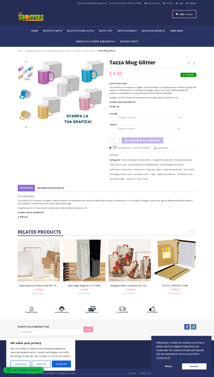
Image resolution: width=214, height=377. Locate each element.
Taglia (113, 124)
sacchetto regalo (117, 179)
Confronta (162, 148)
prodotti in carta (141, 174)
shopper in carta (134, 179)
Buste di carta (52, 30)
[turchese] (26, 94)
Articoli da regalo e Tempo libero (80, 50)
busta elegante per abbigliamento (143, 164)
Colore (113, 113)
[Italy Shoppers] (31, 18)
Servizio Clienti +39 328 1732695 (127, 3)
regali (152, 174)
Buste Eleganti (127, 30)
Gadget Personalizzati (35, 50)
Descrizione (26, 188)
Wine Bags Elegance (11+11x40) (84, 285)
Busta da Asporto (153, 30)
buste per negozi (154, 169)
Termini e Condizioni (149, 373)
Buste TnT (105, 30)
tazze (145, 179)
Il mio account (153, 3)
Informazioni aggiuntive (50, 188)
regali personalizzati (166, 174)
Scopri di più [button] (163, 357)
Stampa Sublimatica (55, 50)
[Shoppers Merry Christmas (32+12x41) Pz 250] (130, 260)
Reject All (41, 363)
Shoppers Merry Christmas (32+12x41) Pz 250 (129, 285)
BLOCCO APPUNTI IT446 (175, 285)
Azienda (132, 373)
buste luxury (139, 169)
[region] (40, 354)
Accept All (61, 363)
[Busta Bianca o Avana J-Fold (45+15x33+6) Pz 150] (39, 260)
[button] (23, 370)
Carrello (169, 3)
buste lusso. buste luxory (121, 169)
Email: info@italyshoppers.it (94, 3)
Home (34, 30)
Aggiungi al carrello (144, 140)
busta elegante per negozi (172, 164)
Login (180, 3)
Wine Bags (176, 30)
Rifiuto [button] (168, 366)
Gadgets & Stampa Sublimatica (95, 41)
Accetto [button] (194, 366)
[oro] (26, 115)
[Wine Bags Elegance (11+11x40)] (84, 260)
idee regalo (189, 169)
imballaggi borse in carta (121, 174)
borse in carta (120, 164)
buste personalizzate (172, 169)
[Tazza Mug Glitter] (26, 73)
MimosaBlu (70, 373)
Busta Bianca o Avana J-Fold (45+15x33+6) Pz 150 (39, 285)
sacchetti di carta (184, 174)
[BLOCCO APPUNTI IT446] (175, 260)
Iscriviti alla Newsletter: (34, 326)
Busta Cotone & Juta (80, 30)
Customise (20, 363)
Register (192, 3)
